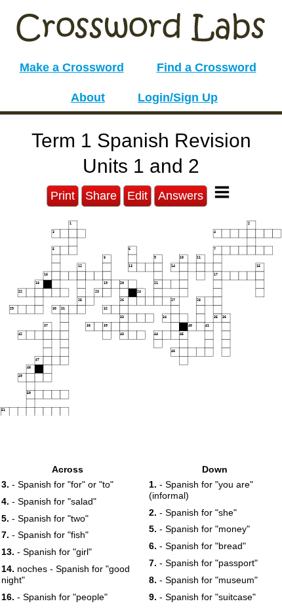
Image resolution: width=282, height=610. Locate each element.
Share (101, 195)
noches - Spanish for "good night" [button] (65, 574)
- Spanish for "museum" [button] (203, 580)
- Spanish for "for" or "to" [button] (57, 484)
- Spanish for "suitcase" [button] (202, 597)
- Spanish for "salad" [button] (48, 501)
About (88, 97)
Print (62, 195)
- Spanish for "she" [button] (193, 512)
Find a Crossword (206, 67)
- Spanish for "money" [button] (199, 529)
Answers (180, 195)
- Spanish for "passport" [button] (203, 563)
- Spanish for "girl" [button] (46, 552)
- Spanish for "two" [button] (45, 518)
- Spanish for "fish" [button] (45, 534)
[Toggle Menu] (222, 192)
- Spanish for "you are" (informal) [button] (201, 490)
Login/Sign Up (178, 97)
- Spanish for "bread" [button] (197, 546)
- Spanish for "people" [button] (54, 597)
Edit (137, 195)
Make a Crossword (72, 67)
